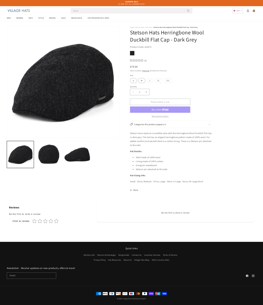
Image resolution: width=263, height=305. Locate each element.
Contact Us (136, 255)
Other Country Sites (160, 260)
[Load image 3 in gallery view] (77, 154)
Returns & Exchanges (106, 255)
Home (132, 27)
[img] (136, 60)
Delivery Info (89, 255)
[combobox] (131, 11)
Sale (63, 18)
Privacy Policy (100, 260)
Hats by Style (140, 27)
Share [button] (135, 190)
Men (9, 18)
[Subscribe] (53, 275)
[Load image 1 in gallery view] (20, 154)
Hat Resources (114, 260)
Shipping (145, 71)
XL (159, 81)
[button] (254, 10)
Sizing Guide (123, 255)
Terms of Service (170, 255)
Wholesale (76, 18)
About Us (128, 260)
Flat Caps (149, 27)
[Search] (188, 10)
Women (19, 18)
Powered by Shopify (139, 299)
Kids (31, 18)
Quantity (133, 86)
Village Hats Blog (141, 260)
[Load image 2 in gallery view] (48, 154)
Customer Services (152, 255)
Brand (52, 18)
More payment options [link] (160, 116)
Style (41, 18)
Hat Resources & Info (98, 18)
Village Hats (127, 299)
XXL (169, 81)
